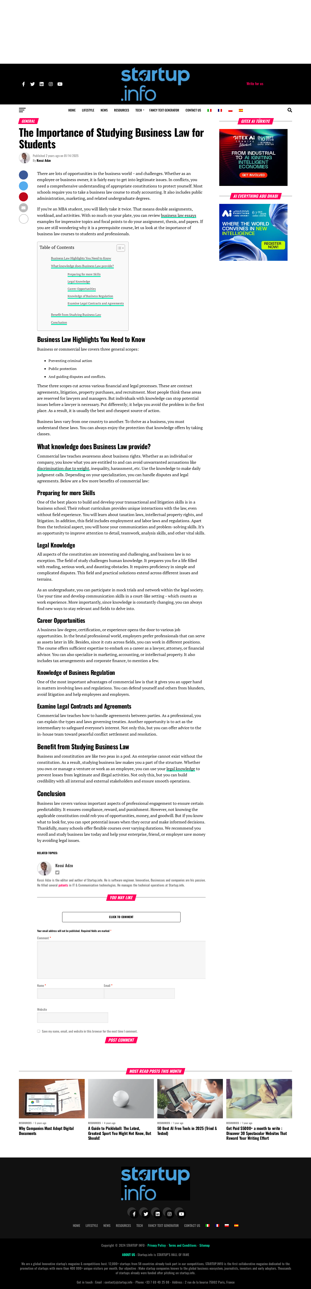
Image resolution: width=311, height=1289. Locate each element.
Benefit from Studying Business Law (76, 314)
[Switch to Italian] (209, 110)
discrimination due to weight (63, 468)
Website (42, 1009)
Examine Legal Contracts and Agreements (96, 303)
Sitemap (204, 1245)
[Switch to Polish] (230, 110)
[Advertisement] (155, 32)
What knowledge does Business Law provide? (82, 266)
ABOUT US (129, 1254)
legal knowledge (180, 768)
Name (41, 985)
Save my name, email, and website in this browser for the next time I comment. (90, 1031)
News (104, 110)
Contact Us (193, 110)
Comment (44, 938)
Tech (138, 110)
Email (108, 985)
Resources (121, 110)
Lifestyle (88, 110)
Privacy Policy (157, 1245)
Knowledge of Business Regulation (90, 296)
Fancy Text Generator (164, 110)
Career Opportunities (82, 289)
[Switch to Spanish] (241, 110)
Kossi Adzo (44, 160)
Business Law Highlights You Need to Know (81, 258)
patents (63, 885)
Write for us (255, 83)
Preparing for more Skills (84, 274)
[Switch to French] (220, 110)
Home (72, 110)
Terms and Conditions (183, 1245)
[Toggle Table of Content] (118, 248)
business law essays (178, 215)
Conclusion (59, 322)
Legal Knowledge (79, 282)
